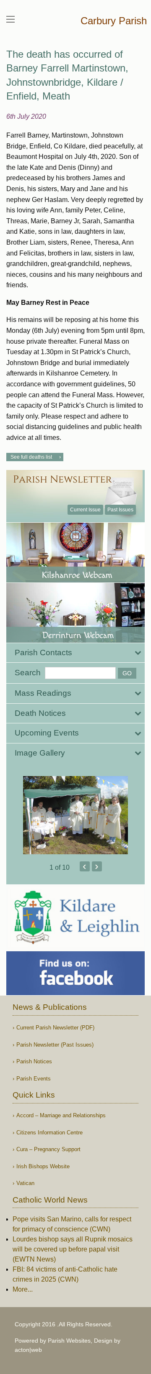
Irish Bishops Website (43, 1166)
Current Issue (85, 510)
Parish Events (33, 1078)
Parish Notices (34, 1061)
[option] (75, 815)
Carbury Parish (114, 20)
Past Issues (120, 510)
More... (23, 1289)
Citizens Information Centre (49, 1132)
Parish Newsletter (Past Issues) (55, 1044)
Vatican (25, 1183)
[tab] (75, 653)
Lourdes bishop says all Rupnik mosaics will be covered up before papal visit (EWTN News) (73, 1249)
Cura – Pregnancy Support (48, 1149)
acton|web (28, 1349)
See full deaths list (31, 457)
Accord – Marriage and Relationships (61, 1115)
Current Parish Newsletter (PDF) (55, 1027)
